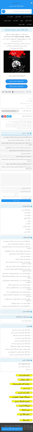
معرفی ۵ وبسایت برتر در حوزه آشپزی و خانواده (19, 285)
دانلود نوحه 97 (9, 125)
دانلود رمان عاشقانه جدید (24, 367)
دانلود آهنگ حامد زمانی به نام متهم (21, 335)
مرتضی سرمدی (29, 128)
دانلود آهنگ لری (25, 414)
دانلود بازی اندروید (24, 392)
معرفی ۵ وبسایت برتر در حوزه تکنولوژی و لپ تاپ (18, 292)
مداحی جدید (8, 127)
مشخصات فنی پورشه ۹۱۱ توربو (23, 156)
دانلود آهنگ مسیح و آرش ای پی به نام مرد (20, 354)
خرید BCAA (26, 410)
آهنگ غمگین (28, 20)
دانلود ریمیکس (7, 20)
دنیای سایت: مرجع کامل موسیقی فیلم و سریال (19, 140)
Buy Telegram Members (24, 364)
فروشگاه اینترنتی (24, 405)
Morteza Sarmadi (23, 121)
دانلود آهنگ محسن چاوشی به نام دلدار (21, 344)
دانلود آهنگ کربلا (9, 124)
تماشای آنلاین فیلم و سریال (21, 384)
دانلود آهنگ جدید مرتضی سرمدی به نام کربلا (23, 124)
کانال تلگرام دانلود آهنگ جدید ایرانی (12, 429)
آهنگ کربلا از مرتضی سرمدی (26, 122)
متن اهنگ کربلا (14, 127)
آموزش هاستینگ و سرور (22, 401)
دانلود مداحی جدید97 (22, 125)
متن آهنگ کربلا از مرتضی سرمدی (25, 127)
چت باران (28, 369)
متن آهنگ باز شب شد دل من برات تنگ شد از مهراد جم (17, 137)
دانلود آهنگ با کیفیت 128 (16, 86)
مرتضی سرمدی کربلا (21, 128)
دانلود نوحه (15, 125)
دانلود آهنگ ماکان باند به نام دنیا (22, 341)
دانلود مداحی (29, 125)
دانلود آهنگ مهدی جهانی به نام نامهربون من (19, 352)
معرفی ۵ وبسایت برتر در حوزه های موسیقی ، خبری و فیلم (16, 273)
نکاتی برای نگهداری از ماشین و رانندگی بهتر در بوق (19, 164)
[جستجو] (3, 11)
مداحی (29, 98)
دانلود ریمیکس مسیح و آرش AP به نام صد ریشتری (17, 349)
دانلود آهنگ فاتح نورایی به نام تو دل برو (20, 333)
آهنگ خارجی (21, 24)
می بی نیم (26, 388)
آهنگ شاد (29, 24)
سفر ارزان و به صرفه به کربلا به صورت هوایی (20, 150)
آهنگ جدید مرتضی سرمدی (13, 121)
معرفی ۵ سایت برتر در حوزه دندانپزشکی (21, 303)
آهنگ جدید (10, 16)
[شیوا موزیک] (16, 3)
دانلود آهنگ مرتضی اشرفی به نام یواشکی (20, 346)
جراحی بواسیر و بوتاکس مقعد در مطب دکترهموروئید (18, 147)
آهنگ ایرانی (18, 16)
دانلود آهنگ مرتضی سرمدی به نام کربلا (16, 30)
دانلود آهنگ (26, 420)
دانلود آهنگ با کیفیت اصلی (16, 81)
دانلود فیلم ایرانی (24, 375)
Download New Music (9, 37)
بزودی (21, 20)
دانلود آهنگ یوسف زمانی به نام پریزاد (21, 330)
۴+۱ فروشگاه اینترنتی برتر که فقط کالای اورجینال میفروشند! (16, 306)
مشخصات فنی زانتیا (26, 153)
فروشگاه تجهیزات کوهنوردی (21, 397)
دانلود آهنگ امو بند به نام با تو (22, 338)
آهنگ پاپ (15, 20)
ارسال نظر (28, 105)
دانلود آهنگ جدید (27, 16)
